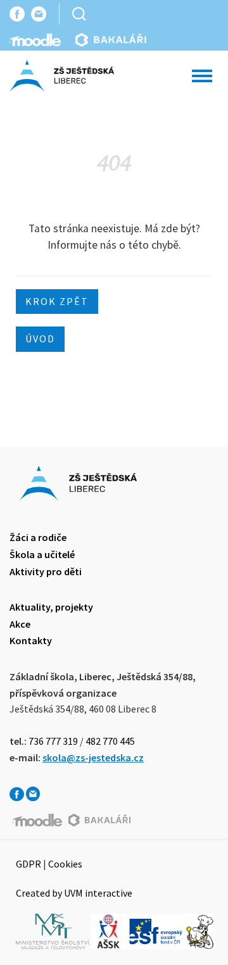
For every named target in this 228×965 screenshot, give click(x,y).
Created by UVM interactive (74, 893)
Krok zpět (57, 301)
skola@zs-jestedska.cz (93, 757)
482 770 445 (110, 741)
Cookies (65, 863)
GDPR (28, 863)
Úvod (40, 338)
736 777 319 (53, 741)
